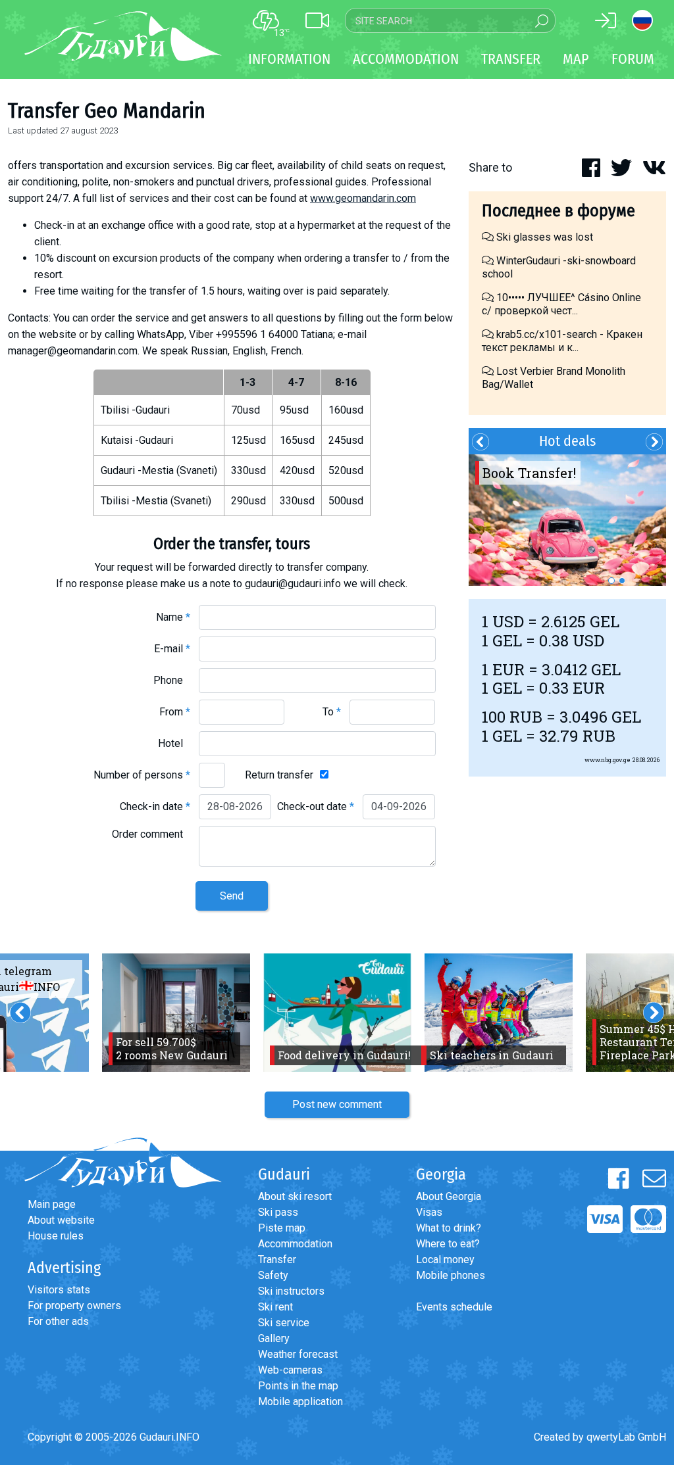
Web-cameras (290, 1370)
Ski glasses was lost (543, 237)
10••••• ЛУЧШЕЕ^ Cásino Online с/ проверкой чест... (561, 304)
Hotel (174, 743)
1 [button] (611, 580)
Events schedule (454, 1307)
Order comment (151, 834)
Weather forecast (298, 1354)
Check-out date (315, 806)
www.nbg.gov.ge (607, 759)
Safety (273, 1275)
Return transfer (279, 775)
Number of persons (141, 775)
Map (576, 59)
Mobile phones (450, 1275)
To (332, 712)
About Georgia (448, 1196)
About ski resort (295, 1196)
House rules (56, 1236)
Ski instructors (291, 1291)
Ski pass (278, 1212)
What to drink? (448, 1228)
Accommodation (295, 1243)
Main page (52, 1204)
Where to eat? (448, 1243)
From (174, 712)
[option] (567, 520)
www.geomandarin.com (363, 198)
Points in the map (298, 1386)
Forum (632, 59)
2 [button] (622, 580)
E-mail (172, 648)
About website (61, 1220)
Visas (429, 1212)
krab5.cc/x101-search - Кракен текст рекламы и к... (562, 341)
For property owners (74, 1305)
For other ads (58, 1321)
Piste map (281, 1228)
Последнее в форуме (558, 211)
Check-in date (155, 806)
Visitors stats (59, 1290)
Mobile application (300, 1401)
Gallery (274, 1338)
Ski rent (275, 1307)
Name (173, 617)
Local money (445, 1259)
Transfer (277, 1259)
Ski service (283, 1322)
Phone (171, 680)
